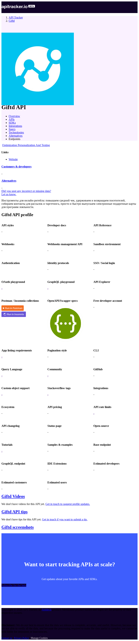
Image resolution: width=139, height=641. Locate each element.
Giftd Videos (13, 496)
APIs (11, 119)
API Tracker (16, 17)
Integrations (15, 125)
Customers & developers (16, 166)
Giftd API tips (14, 511)
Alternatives (15, 135)
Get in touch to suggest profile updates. (67, 504)
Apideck (46, 609)
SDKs (12, 122)
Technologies (16, 132)
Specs (12, 129)
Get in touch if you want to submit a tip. (64, 519)
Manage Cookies (39, 638)
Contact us (6, 638)
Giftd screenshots (17, 527)
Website (13, 159)
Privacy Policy (21, 638)
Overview (14, 116)
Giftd (12, 20)
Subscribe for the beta (13, 585)
